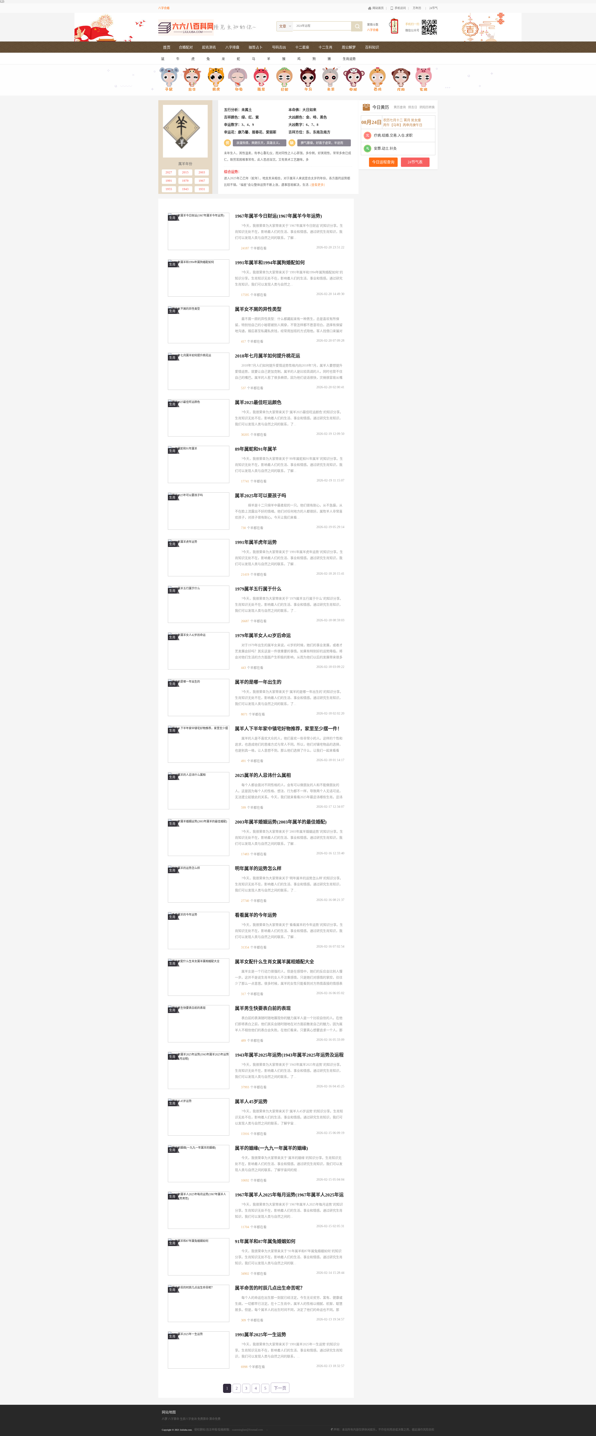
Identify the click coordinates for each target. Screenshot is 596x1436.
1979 (185, 180)
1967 (202, 180)
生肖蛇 (285, 79)
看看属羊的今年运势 (256, 915)
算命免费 (214, 1419)
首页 (166, 47)
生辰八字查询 (188, 1419)
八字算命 (173, 1419)
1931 (202, 189)
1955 (169, 189)
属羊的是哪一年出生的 (258, 682)
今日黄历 (380, 107)
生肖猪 (423, 79)
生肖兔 (239, 79)
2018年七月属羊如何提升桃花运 (267, 355)
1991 (169, 180)
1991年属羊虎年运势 (256, 542)
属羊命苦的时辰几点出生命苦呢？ (270, 1288)
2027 (169, 172)
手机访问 (400, 8)
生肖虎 (215, 79)
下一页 (280, 1388)
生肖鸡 (377, 79)
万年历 (417, 8)
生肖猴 (354, 79)
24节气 (433, 8)
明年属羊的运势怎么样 (258, 868)
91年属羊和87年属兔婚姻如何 (265, 1241)
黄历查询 (400, 107)
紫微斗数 (372, 24)
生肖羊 (331, 79)
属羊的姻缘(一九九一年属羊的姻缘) (271, 1148)
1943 (185, 189)
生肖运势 (349, 59)
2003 (202, 172)
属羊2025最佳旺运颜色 (258, 402)
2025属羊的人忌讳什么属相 (263, 775)
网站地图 (169, 1412)
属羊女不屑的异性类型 (258, 309)
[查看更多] (318, 184)
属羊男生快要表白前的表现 (263, 1008)
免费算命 (203, 1419)
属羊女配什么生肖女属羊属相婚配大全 (274, 961)
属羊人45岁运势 (251, 1101)
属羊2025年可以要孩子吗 (260, 495)
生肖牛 (192, 79)
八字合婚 (163, 8)
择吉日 (412, 107)
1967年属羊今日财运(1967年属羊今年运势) (278, 216)
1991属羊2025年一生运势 (260, 1334)
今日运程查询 (383, 162)
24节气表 (415, 162)
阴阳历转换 (427, 107)
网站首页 (378, 8)
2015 (185, 172)
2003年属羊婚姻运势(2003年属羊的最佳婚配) (281, 821)
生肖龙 (262, 79)
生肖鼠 (169, 79)
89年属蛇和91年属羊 (256, 449)
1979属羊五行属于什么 (258, 588)
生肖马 (308, 79)
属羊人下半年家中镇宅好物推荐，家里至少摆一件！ (288, 728)
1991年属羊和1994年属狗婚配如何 (270, 262)
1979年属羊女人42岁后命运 (263, 635)
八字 (164, 1419)
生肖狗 (400, 79)
